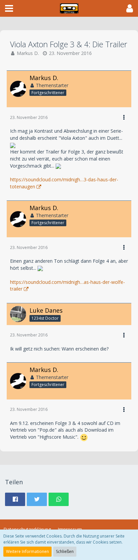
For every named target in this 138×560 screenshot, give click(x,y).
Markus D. (28, 53)
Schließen (65, 551)
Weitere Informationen (27, 551)
